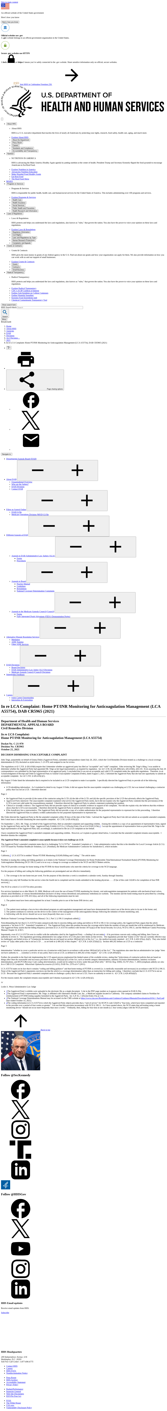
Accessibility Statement (15, 1382)
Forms (19, 558)
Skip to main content (9, 2)
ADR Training (17, 642)
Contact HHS (11, 1366)
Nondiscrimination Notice (17, 1373)
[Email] (31, 449)
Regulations (21, 589)
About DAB (11, 479)
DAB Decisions (12, 665)
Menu (4, 319)
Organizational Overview (21, 482)
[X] (31, 429)
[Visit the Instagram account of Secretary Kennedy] (20, 1139)
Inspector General (13, 1391)
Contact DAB (17, 489)
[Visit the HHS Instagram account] (20, 1278)
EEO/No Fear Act (13, 1396)
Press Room (11, 1377)
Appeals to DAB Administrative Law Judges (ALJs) (33, 556)
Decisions (10, 336)
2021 (8, 340)
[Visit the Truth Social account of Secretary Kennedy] (20, 1159)
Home (8, 326)
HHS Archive (12, 1380)
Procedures (21, 561)
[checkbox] (8, 347)
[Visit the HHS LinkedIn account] (20, 1298)
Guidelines (21, 586)
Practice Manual (23, 584)
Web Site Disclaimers (15, 1394)
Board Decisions (18, 667)
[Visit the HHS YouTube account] (20, 1258)
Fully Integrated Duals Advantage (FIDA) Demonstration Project (43, 616)
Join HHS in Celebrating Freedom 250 (36, 84)
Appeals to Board (18, 581)
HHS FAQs (11, 1371)
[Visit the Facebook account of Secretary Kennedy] (20, 1098)
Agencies (10, 331)
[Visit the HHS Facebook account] (20, 1217)
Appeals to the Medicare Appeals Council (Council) (32, 611)
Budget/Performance (14, 1389)
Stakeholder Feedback (15, 674)
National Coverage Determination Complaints (35, 591)
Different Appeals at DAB (17, 535)
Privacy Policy (12, 1385)
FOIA (8, 1400)
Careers (9, 695)
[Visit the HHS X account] (20, 1238)
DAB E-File (16, 512)
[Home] (83, 116)
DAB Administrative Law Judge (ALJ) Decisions (31, 670)
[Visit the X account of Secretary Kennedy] (20, 1119)
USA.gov (10, 1405)
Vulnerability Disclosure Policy (19, 1408)
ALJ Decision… (13, 338)
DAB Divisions (17, 487)
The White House (13, 1403)
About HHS (11, 328)
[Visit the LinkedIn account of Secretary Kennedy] (20, 1179)
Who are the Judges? (20, 484)
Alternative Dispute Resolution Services (22, 637)
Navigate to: (6, 454)
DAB (8, 333)
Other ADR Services (20, 644)
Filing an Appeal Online (16, 509)
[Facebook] (31, 409)
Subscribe (5, 1313)
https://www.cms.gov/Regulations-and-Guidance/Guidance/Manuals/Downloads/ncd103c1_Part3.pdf (122, 998)
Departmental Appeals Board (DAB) (21, 459)
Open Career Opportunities (22, 698)
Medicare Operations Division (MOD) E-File (30, 514)
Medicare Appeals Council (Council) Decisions (30, 672)
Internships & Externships (22, 700)
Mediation (15, 639)
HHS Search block (9, 307)
